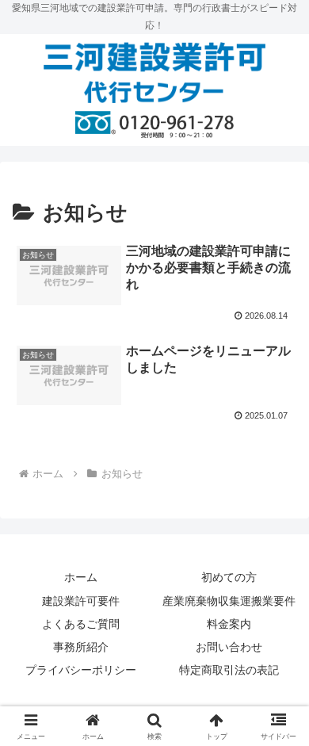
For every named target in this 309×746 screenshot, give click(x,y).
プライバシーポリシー (80, 670)
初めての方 (229, 577)
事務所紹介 (81, 647)
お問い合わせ (229, 647)
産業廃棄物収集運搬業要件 (229, 601)
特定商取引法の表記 (229, 670)
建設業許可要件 (81, 601)
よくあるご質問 (81, 624)
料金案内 (229, 624)
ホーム (80, 577)
